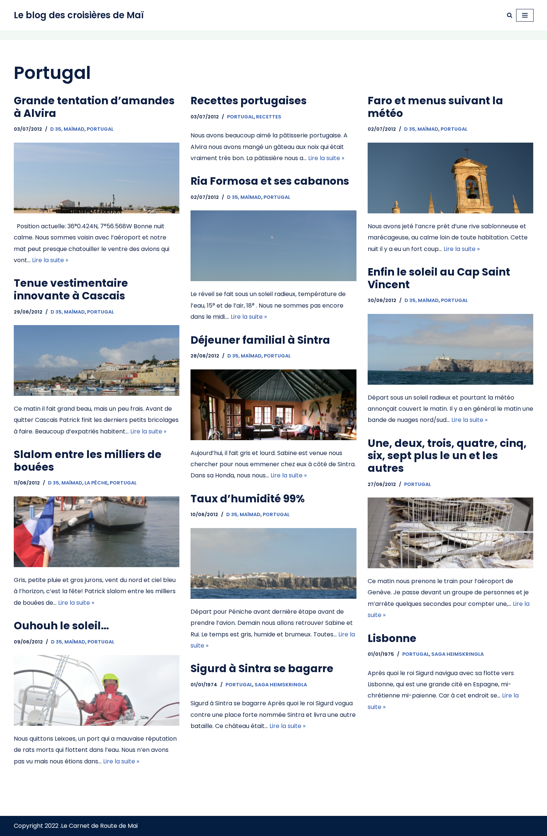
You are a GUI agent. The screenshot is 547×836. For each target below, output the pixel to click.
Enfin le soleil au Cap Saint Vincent (439, 278)
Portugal (100, 129)
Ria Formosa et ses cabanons (270, 181)
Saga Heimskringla (457, 654)
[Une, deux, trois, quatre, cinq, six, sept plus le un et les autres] (451, 553)
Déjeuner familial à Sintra (260, 340)
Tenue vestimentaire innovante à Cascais (71, 289)
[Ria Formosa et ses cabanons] (273, 265)
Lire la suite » (50, 260)
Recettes (268, 116)
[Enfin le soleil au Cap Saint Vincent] (451, 369)
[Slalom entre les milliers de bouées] (97, 551)
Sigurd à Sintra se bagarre (262, 668)
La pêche (96, 482)
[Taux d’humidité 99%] (273, 583)
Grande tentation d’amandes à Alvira (94, 107)
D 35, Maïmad (67, 129)
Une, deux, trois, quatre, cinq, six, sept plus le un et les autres (447, 456)
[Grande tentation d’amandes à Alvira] (97, 198)
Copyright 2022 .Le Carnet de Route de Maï (76, 825)
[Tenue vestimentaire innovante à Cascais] (97, 380)
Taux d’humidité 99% (248, 499)
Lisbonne (392, 638)
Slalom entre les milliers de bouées (87, 460)
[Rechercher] (509, 15)
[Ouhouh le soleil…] (97, 710)
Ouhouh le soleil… (61, 626)
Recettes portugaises (249, 100)
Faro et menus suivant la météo (435, 107)
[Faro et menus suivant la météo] (451, 198)
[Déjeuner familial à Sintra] (273, 424)
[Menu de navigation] (525, 15)
